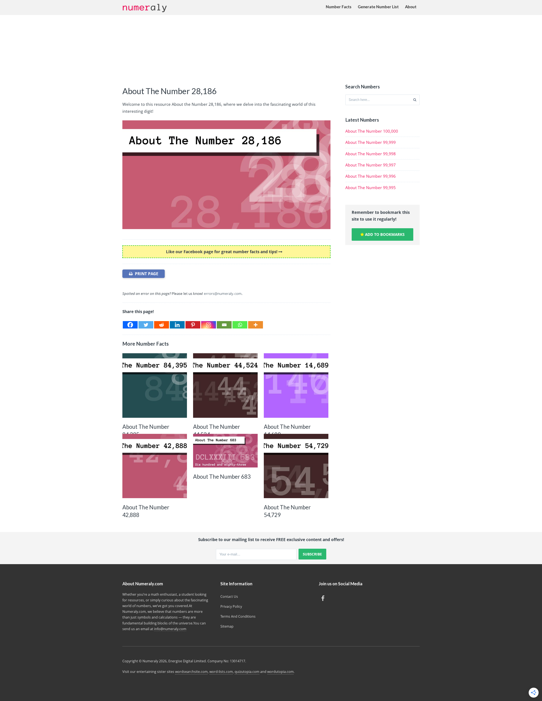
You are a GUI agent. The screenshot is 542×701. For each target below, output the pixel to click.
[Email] (224, 325)
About (410, 6)
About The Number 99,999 (370, 142)
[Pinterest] (192, 325)
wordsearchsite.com (191, 671)
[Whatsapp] (239, 325)
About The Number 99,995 (370, 187)
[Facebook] (130, 325)
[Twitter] (145, 325)
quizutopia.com (247, 671)
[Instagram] (208, 325)
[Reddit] (161, 325)
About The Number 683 (222, 476)
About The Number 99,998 (370, 154)
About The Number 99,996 (370, 176)
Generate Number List (378, 6)
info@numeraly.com (170, 629)
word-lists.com (221, 671)
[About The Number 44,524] (225, 385)
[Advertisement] (271, 46)
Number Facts (338, 6)
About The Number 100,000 (371, 131)
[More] (255, 325)
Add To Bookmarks (384, 234)
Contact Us (229, 596)
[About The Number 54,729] (296, 466)
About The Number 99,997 (370, 165)
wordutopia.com (280, 671)
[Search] (415, 100)
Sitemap (227, 626)
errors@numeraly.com (223, 293)
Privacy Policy (231, 606)
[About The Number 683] (225, 450)
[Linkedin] (177, 325)
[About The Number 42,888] (154, 466)
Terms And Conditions (238, 616)
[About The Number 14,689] (296, 385)
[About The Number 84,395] (154, 385)
